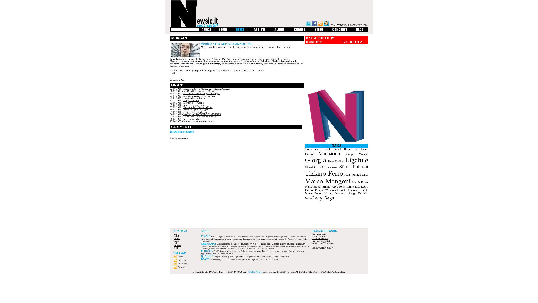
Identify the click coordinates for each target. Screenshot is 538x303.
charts (176, 241)
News (180, 256)
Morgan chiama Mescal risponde (199, 96)
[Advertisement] (269, 216)
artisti (176, 236)
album (177, 238)
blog (176, 248)
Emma (326, 186)
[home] (223, 31)
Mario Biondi (313, 186)
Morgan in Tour (191, 100)
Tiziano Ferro (324, 173)
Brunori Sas (351, 149)
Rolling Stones (359, 174)
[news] (240, 31)
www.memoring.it (321, 241)
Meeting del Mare (192, 119)
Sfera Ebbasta (353, 166)
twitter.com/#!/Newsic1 (323, 243)
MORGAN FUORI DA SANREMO (200, 117)
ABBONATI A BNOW (323, 248)
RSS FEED (180, 252)
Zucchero (331, 167)
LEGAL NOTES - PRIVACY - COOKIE (310, 272)
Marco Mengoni (328, 181)
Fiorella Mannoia (347, 190)
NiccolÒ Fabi (314, 167)
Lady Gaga (323, 198)
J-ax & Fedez (360, 182)
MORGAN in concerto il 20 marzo (200, 91)
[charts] (299, 31)
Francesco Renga (345, 193)
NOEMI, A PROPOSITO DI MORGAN (202, 114)
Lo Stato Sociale (331, 149)
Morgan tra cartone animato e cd (199, 121)
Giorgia (315, 160)
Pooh (347, 174)
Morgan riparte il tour (194, 105)
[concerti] (340, 31)
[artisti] (259, 31)
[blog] (360, 31)
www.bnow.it (318, 236)
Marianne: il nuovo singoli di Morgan (201, 93)
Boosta (318, 193)
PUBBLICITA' (338, 272)
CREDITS (284, 272)
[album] (279, 31)
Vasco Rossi (338, 186)
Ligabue (356, 160)
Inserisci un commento (182, 131)
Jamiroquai (311, 149)
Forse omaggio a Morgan (195, 110)
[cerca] (206, 31)
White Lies (353, 186)
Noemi (328, 193)
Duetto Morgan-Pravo (194, 98)
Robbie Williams (325, 190)
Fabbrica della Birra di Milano (198, 107)
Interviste (182, 260)
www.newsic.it (319, 234)
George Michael (356, 154)
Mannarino (329, 153)
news (176, 234)
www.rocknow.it (320, 238)
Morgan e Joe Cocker (193, 103)
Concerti (182, 267)
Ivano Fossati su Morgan (195, 112)
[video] (319, 31)
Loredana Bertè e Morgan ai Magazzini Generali (206, 89)
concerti (177, 245)
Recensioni (183, 264)
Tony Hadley (336, 161)
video (176, 243)
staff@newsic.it (270, 272)
